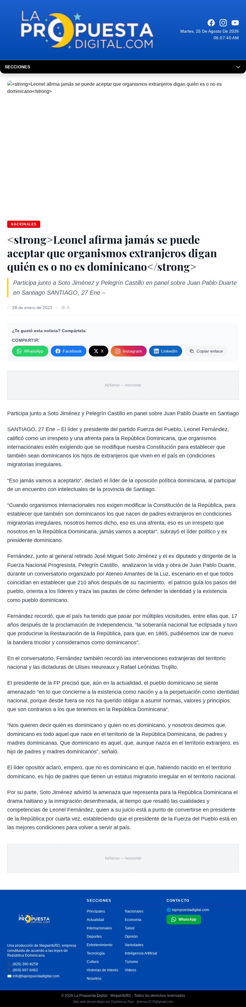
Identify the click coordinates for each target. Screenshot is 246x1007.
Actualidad (95, 920)
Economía (133, 920)
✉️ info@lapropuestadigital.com (33, 976)
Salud (129, 928)
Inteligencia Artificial (141, 953)
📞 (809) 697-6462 (22, 970)
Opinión (131, 936)
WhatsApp (34, 351)
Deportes (94, 936)
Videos (130, 970)
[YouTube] (235, 22)
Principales (96, 911)
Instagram (132, 351)
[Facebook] (211, 22)
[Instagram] (223, 22)
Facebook (72, 351)
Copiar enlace (209, 351)
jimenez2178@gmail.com (155, 1001)
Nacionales (24, 224)
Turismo (131, 962)
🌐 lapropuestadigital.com (187, 910)
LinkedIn (169, 351)
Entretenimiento (99, 945)
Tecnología (96, 953)
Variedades (134, 945)
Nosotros (94, 978)
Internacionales (99, 928)
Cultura (93, 962)
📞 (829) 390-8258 (22, 964)
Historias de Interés (102, 970)
